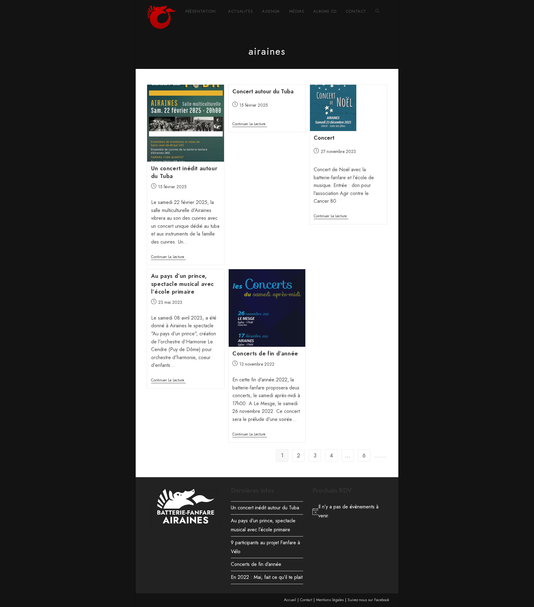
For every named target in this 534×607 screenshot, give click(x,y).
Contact (306, 600)
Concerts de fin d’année (265, 354)
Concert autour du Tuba (263, 91)
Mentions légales (330, 600)
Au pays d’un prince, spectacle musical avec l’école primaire (182, 283)
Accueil (290, 600)
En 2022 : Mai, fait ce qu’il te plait (267, 577)
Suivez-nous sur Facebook (368, 600)
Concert (324, 138)
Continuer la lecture (168, 257)
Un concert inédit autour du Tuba (184, 172)
